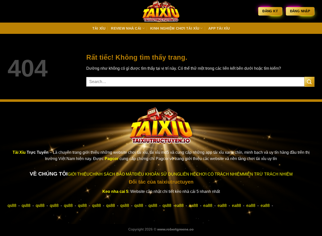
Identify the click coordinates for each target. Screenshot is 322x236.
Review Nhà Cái (126, 28)
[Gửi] (309, 82)
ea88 (179, 205)
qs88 (12, 205)
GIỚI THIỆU (79, 174)
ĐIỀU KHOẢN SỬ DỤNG (157, 174)
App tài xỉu (219, 28)
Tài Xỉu (98, 28)
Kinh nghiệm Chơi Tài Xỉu (174, 28)
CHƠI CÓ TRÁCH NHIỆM (219, 174)
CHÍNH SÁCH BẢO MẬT (112, 174)
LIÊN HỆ (188, 174)
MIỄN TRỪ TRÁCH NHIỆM (268, 174)
